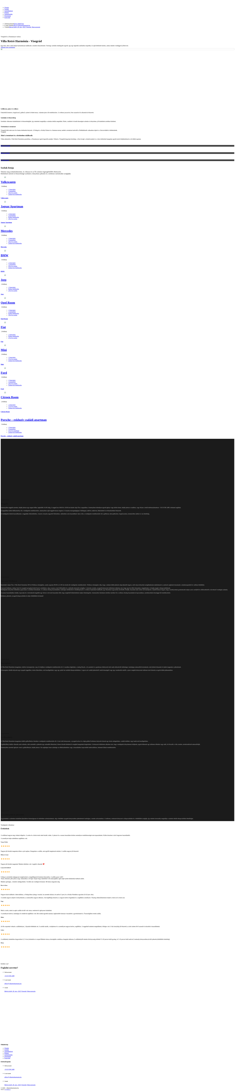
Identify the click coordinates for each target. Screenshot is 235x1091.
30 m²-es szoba (12, 219)
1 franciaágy (12, 189)
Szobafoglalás (8, 1055)
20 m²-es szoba (12, 193)
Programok (7, 1056)
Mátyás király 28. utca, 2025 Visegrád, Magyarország (19, 991)
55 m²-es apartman (13, 431)
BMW (4, 255)
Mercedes (7, 230)
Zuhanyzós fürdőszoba (15, 194)
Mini (4, 349)
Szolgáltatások (8, 1051)
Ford (4, 372)
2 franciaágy (12, 427)
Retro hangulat (5, 146)
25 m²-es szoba (12, 338)
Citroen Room (10, 397)
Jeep (3, 279)
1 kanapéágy (12, 191)
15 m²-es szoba (12, 359)
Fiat (3, 327)
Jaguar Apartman (12, 206)
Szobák (6, 1050)
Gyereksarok (5, 160)
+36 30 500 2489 (9, 976)
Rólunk (6, 1053)
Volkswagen (8, 182)
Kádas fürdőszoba (13, 217)
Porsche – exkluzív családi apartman (24, 419)
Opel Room (8, 302)
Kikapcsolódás (5, 153)
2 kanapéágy (12, 215)
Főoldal (6, 1048)
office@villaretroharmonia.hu (12, 983)
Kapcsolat (7, 1058)
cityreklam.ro (8, 1089)
